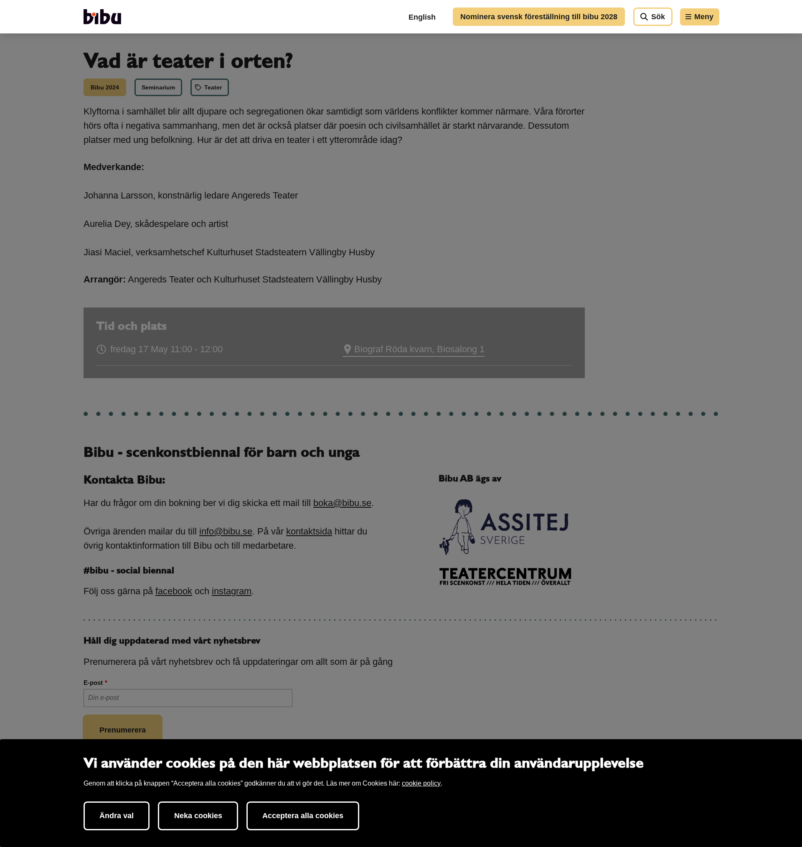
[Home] (102, 16)
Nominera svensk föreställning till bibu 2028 (538, 17)
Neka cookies (198, 815)
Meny (703, 17)
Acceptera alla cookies (302, 815)
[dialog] (401, 793)
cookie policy (421, 783)
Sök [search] (658, 17)
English (422, 17)
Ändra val (116, 815)
